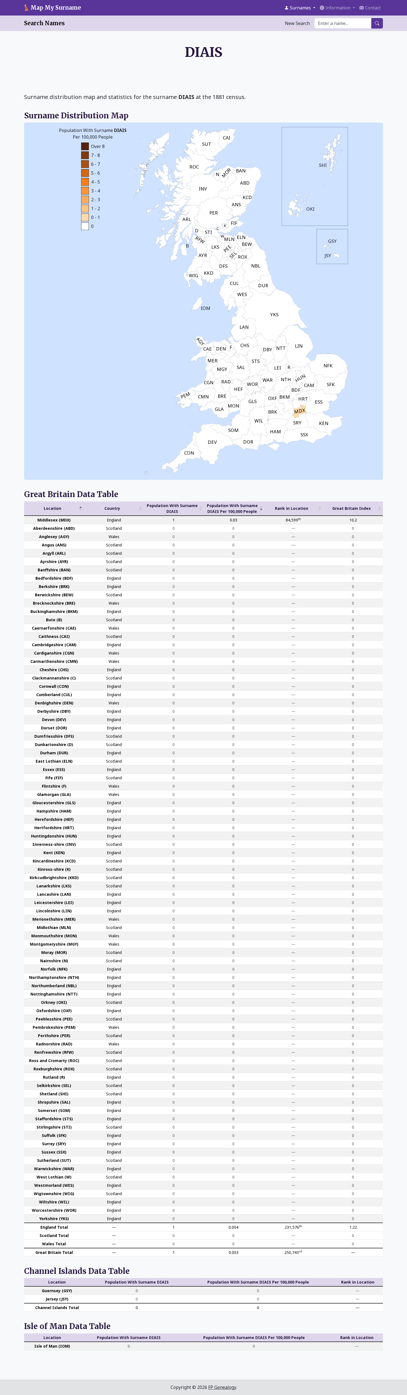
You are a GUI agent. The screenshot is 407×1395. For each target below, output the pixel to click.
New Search (297, 23)
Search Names (44, 23)
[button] (300, 7)
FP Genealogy (222, 1387)
